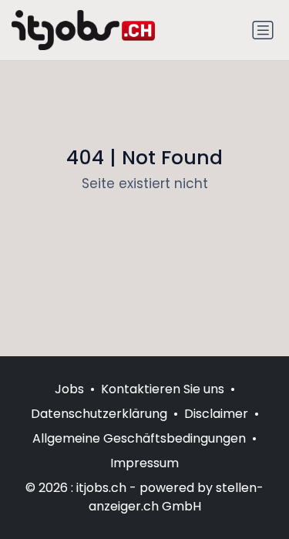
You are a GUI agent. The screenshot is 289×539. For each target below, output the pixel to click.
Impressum (144, 463)
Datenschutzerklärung (99, 414)
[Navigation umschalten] (262, 30)
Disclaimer (216, 414)
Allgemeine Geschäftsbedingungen (139, 438)
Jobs (69, 389)
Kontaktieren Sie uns (162, 389)
